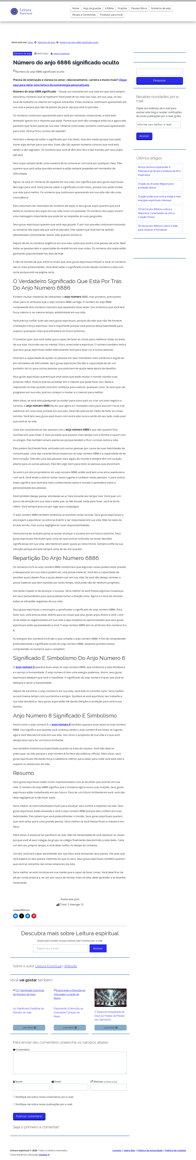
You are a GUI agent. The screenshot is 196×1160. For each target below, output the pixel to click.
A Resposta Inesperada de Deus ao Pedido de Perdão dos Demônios (109, 1015)
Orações (122, 8)
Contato (116, 1150)
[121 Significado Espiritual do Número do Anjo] (29, 992)
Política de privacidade (150, 1150)
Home (75, 8)
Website (70, 966)
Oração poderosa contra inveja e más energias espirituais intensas (159, 198)
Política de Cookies (175, 1150)
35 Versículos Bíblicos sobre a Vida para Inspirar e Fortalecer (157, 228)
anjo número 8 (61, 724)
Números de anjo (161, 8)
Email (57, 1081)
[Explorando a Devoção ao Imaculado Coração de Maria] (70, 994)
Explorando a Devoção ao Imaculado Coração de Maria (68, 1012)
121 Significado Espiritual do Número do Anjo (28, 1010)
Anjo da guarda (92, 8)
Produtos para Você (111, 14)
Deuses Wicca (139, 8)
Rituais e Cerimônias (84, 14)
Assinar (98, 948)
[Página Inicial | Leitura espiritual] (21, 11)
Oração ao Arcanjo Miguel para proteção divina (156, 185)
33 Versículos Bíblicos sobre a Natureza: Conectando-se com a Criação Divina (156, 213)
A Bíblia (109, 8)
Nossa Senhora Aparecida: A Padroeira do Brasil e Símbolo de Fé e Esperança (159, 171)
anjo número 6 (25, 667)
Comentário (22, 1049)
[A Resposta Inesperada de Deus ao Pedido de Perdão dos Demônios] (110, 997)
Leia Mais (28, 1027)
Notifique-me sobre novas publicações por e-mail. (44, 1104)
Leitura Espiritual (61, 53)
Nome (18, 1081)
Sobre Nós (129, 1150)
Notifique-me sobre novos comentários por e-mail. (45, 1097)
